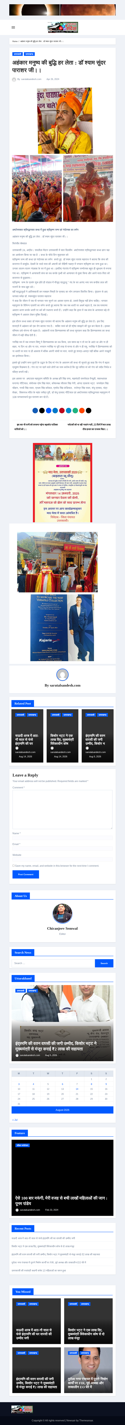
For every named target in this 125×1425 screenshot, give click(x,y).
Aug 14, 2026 (25, 756)
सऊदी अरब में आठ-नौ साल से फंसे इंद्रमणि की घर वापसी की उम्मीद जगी (27, 744)
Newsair (70, 1420)
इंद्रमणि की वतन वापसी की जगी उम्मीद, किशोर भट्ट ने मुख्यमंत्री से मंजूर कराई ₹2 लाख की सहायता (56, 1254)
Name (16, 833)
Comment (18, 787)
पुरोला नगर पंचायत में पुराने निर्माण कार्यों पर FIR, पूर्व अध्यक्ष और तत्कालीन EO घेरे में (49, 1262)
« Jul (15, 1120)
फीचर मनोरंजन (22, 1145)
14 (77, 1089)
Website (16, 855)
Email (16, 844)
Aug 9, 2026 (95, 756)
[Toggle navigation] (13, 27)
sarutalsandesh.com (31, 79)
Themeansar (86, 1420)
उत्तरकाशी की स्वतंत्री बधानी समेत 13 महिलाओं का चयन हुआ (39, 1270)
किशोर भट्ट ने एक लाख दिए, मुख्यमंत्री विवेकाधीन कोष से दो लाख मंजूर (62, 742)
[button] (109, 1022)
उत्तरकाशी (17, 54)
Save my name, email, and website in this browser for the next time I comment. (57, 865)
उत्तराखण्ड (29, 54)
